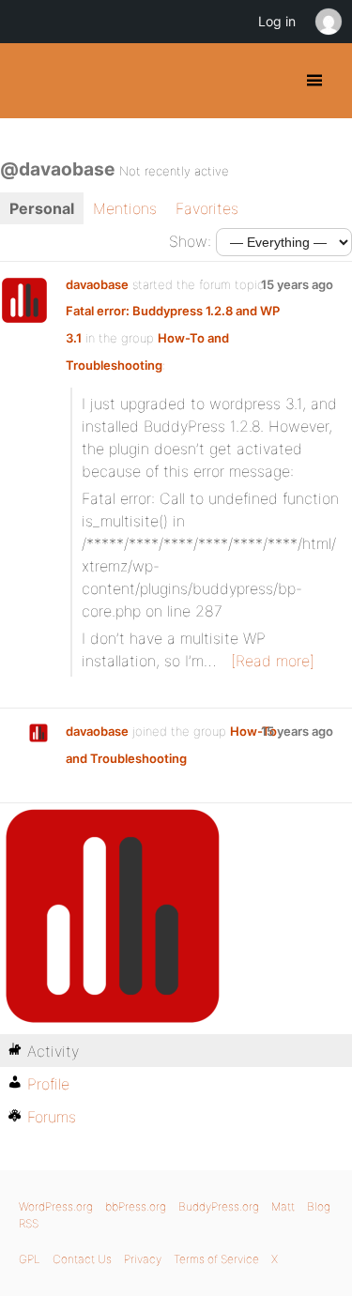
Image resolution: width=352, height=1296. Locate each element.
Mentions (125, 208)
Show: (190, 241)
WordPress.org (56, 1206)
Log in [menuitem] (277, 21)
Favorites (207, 208)
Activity (53, 1051)
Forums (51, 1116)
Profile (48, 1084)
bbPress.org (135, 1206)
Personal (41, 208)
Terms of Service (216, 1259)
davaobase (97, 284)
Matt (283, 1206)
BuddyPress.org (30, 80)
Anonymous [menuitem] (327, 21)
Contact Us (82, 1259)
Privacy (142, 1259)
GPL (29, 1259)
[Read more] (272, 660)
